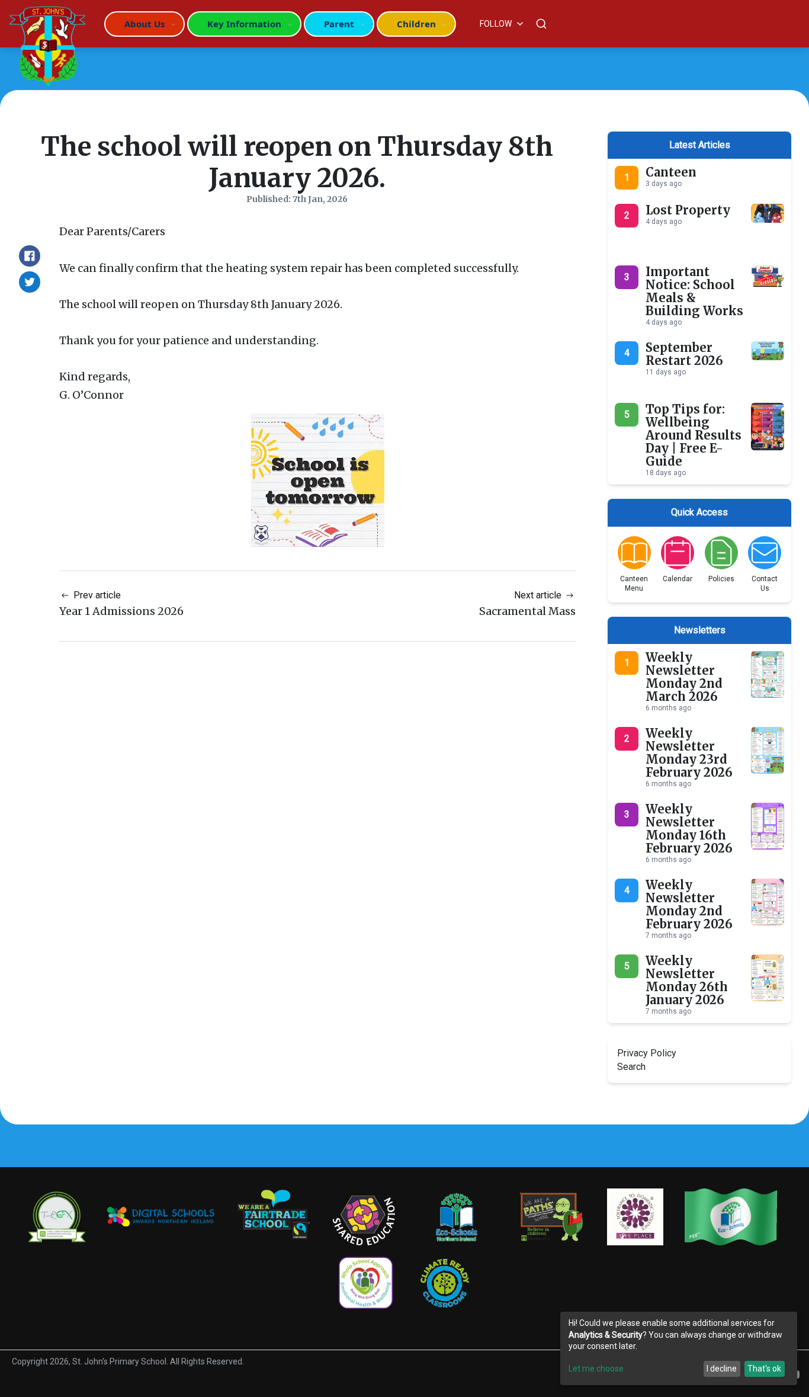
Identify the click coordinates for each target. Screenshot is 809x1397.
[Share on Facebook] (29, 256)
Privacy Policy (646, 1053)
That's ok (764, 1368)
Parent (339, 24)
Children (416, 24)
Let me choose (596, 1368)
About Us (144, 24)
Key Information (244, 24)
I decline (722, 1368)
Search (631, 1066)
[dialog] (678, 1348)
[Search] (541, 23)
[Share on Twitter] (29, 282)
